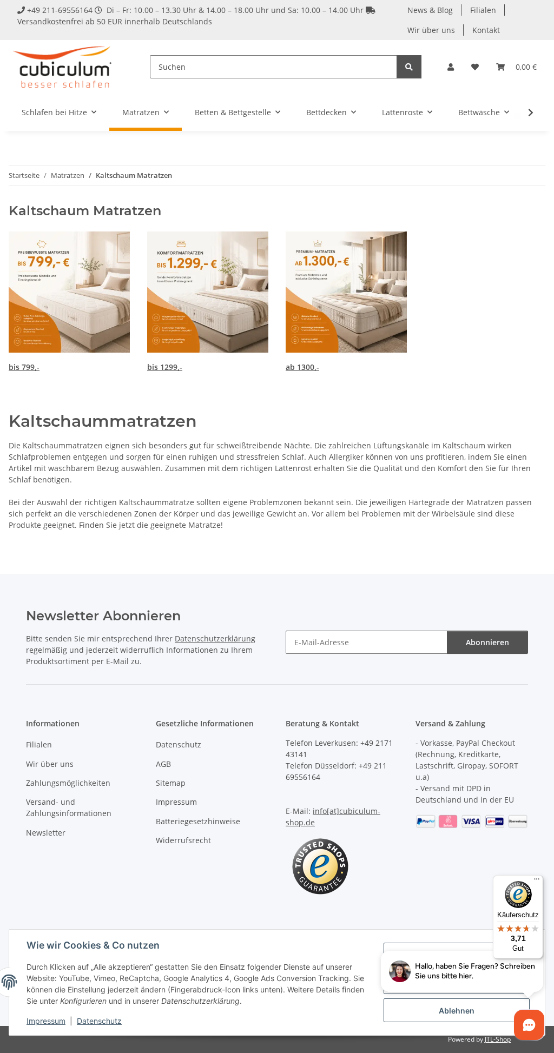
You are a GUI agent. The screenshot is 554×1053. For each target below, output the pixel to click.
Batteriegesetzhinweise (198, 821)
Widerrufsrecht (183, 840)
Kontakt (486, 30)
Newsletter (45, 832)
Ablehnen (456, 1010)
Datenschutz (99, 1020)
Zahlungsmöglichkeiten (68, 783)
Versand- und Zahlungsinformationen (68, 807)
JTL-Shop (498, 1039)
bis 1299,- (164, 367)
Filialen (483, 10)
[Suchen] (409, 66)
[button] (451, 66)
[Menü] (536, 881)
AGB (163, 764)
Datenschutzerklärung (215, 638)
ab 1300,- (302, 367)
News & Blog (430, 10)
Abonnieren (487, 642)
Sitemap (171, 783)
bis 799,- (24, 367)
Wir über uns (431, 30)
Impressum (46, 1020)
